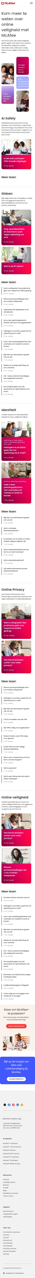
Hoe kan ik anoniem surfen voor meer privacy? (13, 662)
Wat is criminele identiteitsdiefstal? (11, 529)
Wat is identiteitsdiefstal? (14, 560)
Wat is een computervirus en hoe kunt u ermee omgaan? (17, 758)
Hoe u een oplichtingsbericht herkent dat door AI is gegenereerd (17, 321)
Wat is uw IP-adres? (14, 266)
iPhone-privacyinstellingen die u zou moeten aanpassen (16, 300)
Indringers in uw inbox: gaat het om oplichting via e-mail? (17, 332)
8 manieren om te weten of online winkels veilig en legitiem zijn (17, 540)
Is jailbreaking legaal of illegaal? (16, 985)
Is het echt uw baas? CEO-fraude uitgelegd (15, 160)
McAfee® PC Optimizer (11, 1157)
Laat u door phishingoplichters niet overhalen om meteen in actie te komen (17, 343)
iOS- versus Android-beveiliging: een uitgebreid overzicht (16, 377)
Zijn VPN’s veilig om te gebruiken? (17, 728)
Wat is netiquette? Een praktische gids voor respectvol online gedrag (17, 289)
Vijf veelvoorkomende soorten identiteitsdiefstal (15, 569)
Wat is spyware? (10, 768)
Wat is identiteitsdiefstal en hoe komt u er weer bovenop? (16, 550)
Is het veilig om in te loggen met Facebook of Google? (16, 994)
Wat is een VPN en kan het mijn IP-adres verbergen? (17, 777)
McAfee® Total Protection (12, 1147)
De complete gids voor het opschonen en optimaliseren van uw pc (17, 389)
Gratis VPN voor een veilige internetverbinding (14, 748)
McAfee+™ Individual (10, 1143)
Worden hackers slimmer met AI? (17, 897)
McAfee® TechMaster (10, 1160)
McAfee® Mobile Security (11, 1164)
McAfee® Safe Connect (11, 1154)
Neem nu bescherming (16, 1026)
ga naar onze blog (16, 1079)
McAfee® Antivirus (9, 1150)
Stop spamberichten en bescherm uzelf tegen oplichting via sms (14, 233)
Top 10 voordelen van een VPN (15, 719)
